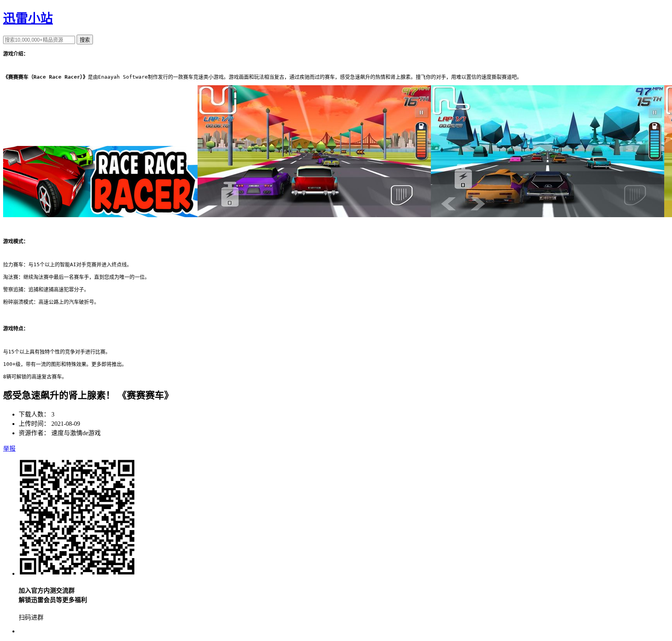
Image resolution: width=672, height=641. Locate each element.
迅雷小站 (28, 18)
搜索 (85, 40)
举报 (9, 448)
